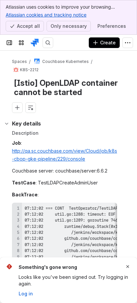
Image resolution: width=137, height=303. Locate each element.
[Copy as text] (109, 210)
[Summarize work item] (30, 107)
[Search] (48, 42)
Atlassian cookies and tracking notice (46, 15)
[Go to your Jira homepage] (34, 42)
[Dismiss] (128, 267)
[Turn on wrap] (97, 210)
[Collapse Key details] (7, 123)
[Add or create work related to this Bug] (17, 107)
